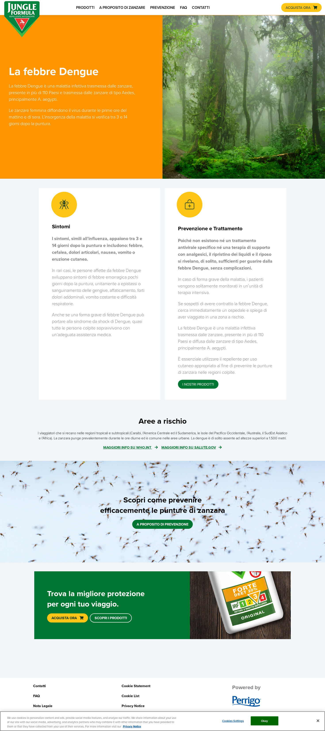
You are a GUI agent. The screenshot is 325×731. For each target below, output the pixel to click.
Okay (264, 721)
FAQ (183, 7)
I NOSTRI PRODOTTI (198, 384)
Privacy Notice (132, 726)
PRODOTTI (85, 7)
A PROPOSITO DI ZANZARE (122, 7)
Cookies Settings (233, 721)
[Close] (318, 720)
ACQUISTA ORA (298, 7)
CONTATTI (201, 7)
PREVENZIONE (162, 7)
